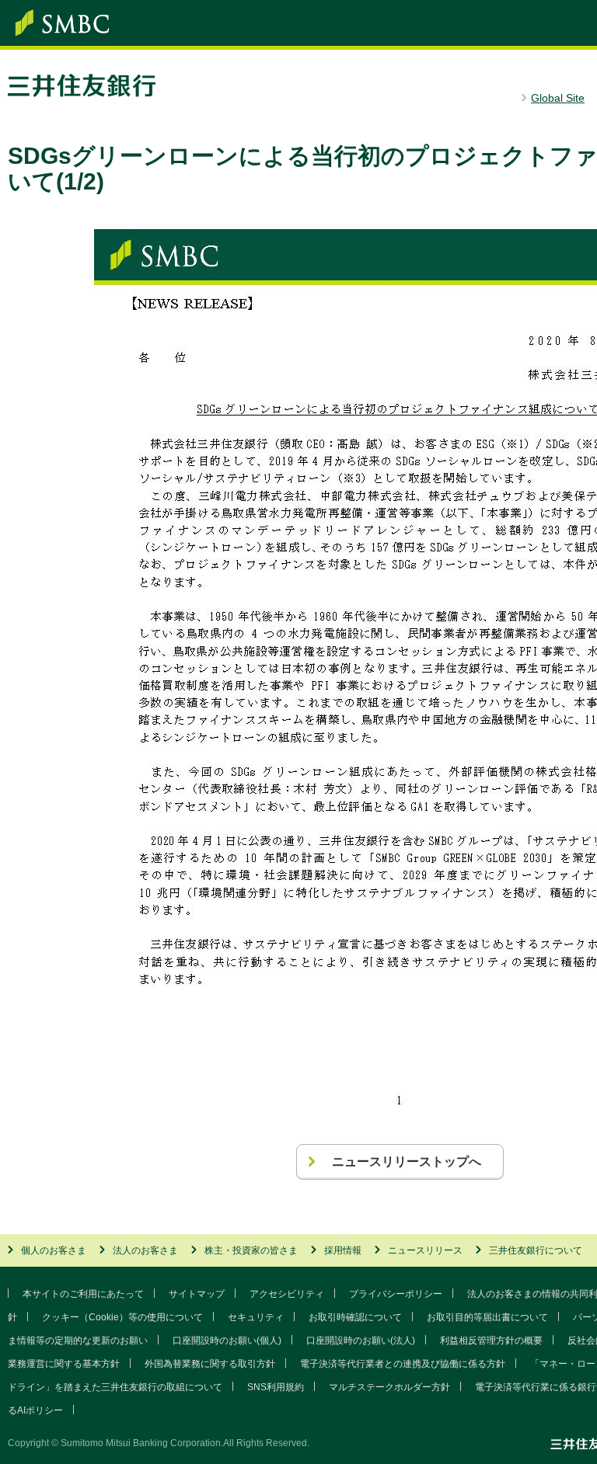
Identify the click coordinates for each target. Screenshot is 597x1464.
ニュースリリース (425, 1250)
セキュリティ (256, 1317)
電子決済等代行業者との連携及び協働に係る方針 (402, 1363)
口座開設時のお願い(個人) (227, 1340)
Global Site (558, 98)
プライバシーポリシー (395, 1293)
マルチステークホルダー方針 (389, 1387)
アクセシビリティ (287, 1293)
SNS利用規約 (275, 1387)
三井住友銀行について (535, 1250)
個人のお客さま (53, 1250)
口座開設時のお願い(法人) (360, 1340)
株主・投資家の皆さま (251, 1250)
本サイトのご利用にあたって (83, 1293)
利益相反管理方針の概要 (491, 1340)
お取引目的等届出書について (487, 1317)
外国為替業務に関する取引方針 (210, 1363)
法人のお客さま (145, 1250)
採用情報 (342, 1250)
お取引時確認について (355, 1317)
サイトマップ (197, 1293)
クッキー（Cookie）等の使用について (122, 1317)
